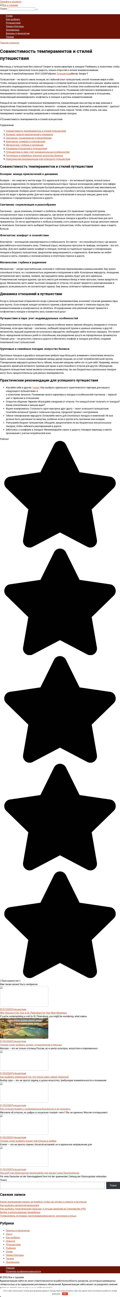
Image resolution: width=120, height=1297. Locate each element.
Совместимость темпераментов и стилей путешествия (36, 131)
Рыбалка (11, 1248)
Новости (10, 1241)
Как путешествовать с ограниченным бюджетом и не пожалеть (35, 1109)
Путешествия (13, 23)
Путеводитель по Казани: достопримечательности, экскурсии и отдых (38, 1215)
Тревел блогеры (15, 26)
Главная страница (9, 42)
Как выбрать (13, 19)
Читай (35, 387)
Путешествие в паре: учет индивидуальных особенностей (37, 152)
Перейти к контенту (11, 1)
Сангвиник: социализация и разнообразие (29, 138)
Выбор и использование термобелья (20, 1212)
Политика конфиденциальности (23, 1271)
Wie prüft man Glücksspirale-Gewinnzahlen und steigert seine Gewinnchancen (39, 1173)
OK (65, 1294)
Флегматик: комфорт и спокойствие (25, 141)
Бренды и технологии (18, 33)
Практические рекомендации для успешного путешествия (38, 159)
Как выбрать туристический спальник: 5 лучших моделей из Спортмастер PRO (43, 1208)
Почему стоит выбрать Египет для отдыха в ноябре (28, 1141)
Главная (10, 1268)
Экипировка (12, 30)
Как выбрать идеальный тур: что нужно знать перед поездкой (34, 1077)
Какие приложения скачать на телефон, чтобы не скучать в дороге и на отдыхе (43, 1201)
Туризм (10, 37)
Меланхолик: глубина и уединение (24, 145)
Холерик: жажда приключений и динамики (29, 134)
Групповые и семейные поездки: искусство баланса (34, 155)
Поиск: (4, 8)
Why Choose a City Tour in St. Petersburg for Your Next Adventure (33, 1012)
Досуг (9, 1234)
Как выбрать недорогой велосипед (19, 1205)
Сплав (9, 15)
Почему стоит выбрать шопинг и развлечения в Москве (31, 1044)
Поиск (3, 1180)
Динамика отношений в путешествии (26, 148)
